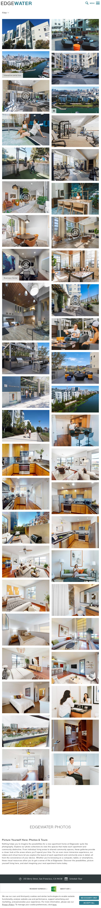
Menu (92, 3)
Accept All (89, 903)
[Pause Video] (54, 110)
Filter (4, 12)
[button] (87, 3)
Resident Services (38, 889)
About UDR (65, 889)
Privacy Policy (8, 904)
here (54, 904)
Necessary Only (89, 898)
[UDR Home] (54, 889)
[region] (50, 900)
